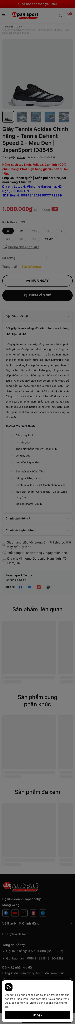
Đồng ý (37, 1015)
